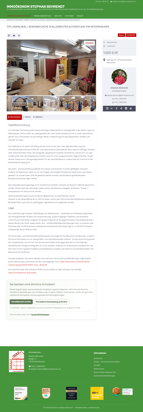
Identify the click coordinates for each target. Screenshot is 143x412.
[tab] (14, 117)
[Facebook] (117, 108)
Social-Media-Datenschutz (105, 372)
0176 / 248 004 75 (103, 1)
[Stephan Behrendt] (119, 77)
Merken (121, 35)
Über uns (57, 16)
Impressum (98, 358)
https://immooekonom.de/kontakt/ (22, 273)
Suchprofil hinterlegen (40, 315)
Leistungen (69, 16)
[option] (51, 67)
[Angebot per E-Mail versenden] (14, 36)
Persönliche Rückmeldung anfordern (51, 302)
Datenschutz (99, 369)
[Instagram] (107, 108)
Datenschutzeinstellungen (104, 376)
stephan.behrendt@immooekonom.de (124, 1)
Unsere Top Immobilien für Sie (18, 16)
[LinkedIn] (126, 108)
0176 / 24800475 (120, 99)
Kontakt (80, 16)
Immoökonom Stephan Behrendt (36, 7)
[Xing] (121, 108)
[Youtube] (131, 108)
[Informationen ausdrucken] (9, 36)
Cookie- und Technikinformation (107, 362)
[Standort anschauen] (19, 36)
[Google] (112, 108)
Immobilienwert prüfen (21, 302)
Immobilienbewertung (42, 16)
